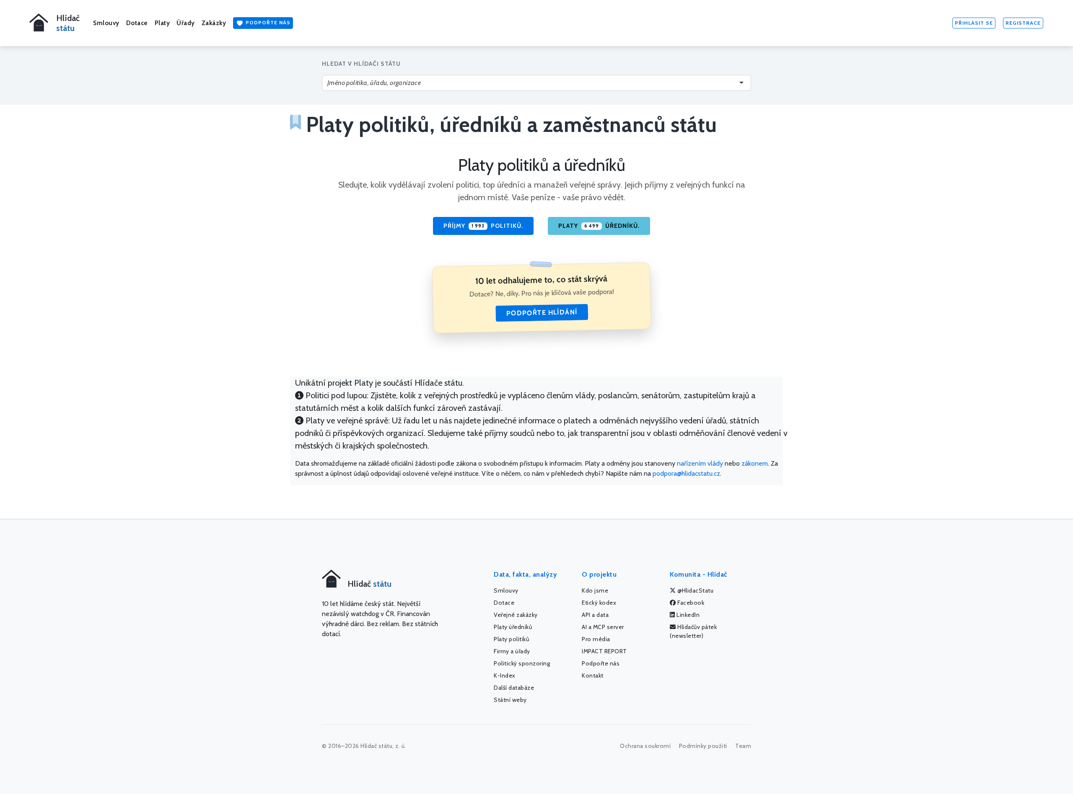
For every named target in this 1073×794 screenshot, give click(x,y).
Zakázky (214, 23)
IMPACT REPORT (604, 651)
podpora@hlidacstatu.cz (686, 473)
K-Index (505, 675)
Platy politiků (511, 639)
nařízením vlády (700, 463)
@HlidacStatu (695, 590)
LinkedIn (687, 615)
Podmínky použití (703, 746)
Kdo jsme (595, 590)
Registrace (1023, 23)
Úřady (185, 23)
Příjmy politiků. (483, 225)
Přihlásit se (974, 23)
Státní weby (510, 700)
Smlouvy (106, 23)
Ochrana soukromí (645, 746)
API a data (595, 615)
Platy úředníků (513, 627)
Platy (162, 23)
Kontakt (593, 675)
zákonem (754, 463)
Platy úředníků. (599, 225)
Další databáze (514, 687)
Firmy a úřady (512, 651)
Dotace (137, 23)
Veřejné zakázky (516, 615)
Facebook (690, 602)
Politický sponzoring (522, 663)
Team (743, 746)
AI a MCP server (603, 627)
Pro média (596, 639)
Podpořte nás (267, 22)
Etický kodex (599, 602)
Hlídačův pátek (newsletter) (693, 631)
